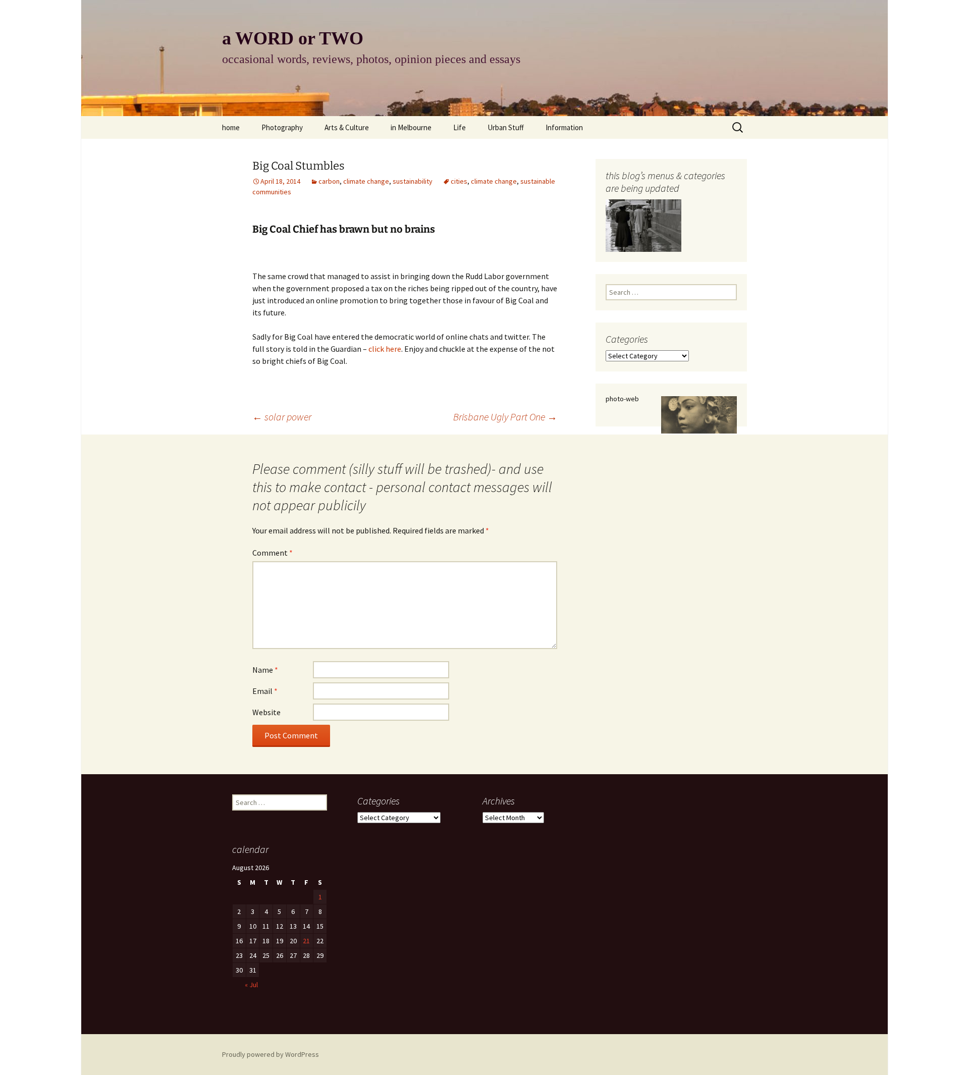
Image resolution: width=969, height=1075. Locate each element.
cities (459, 181)
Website (266, 712)
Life (459, 127)
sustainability (413, 181)
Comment (272, 553)
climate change (366, 181)
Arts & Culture (347, 127)
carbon (329, 181)
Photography (282, 127)
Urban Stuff (506, 127)
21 (306, 940)
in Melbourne (411, 127)
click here (384, 349)
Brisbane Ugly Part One (505, 416)
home (231, 127)
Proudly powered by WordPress (270, 1054)
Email (265, 691)
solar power (281, 416)
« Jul (251, 984)
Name (265, 670)
